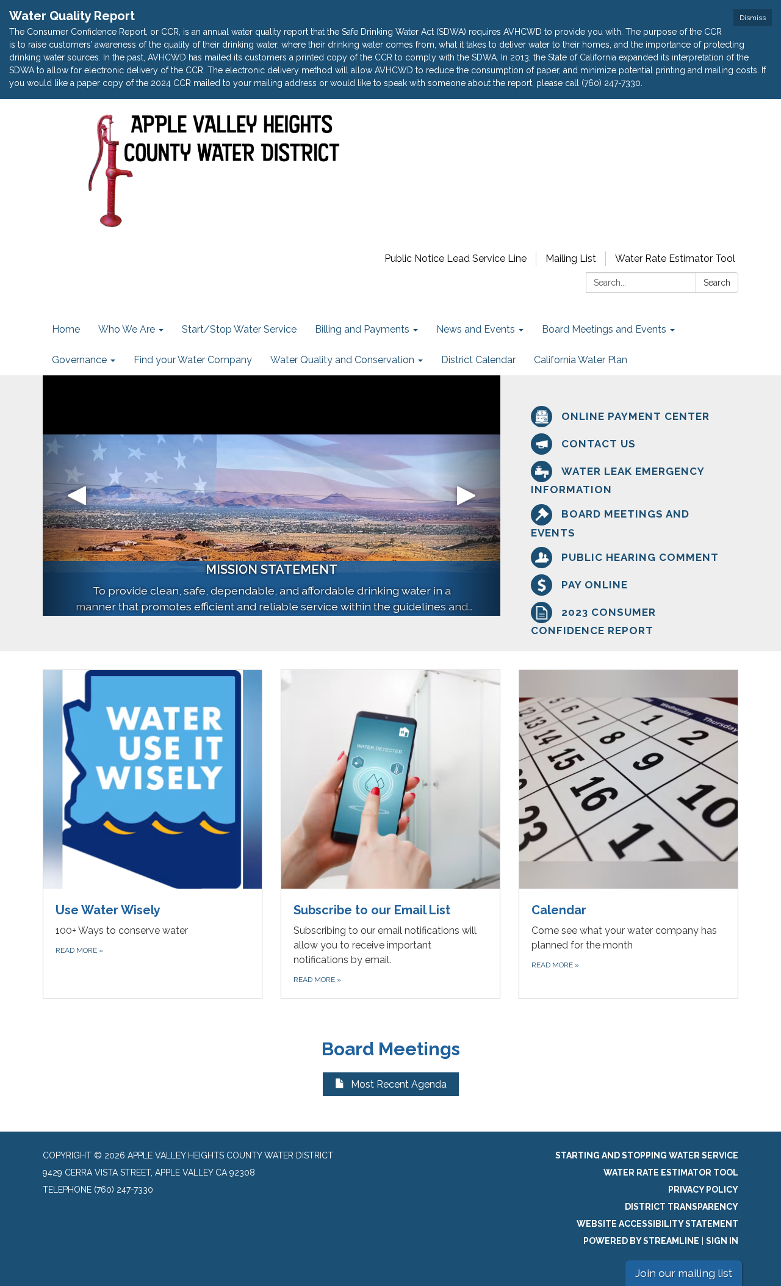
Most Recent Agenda (399, 1084)
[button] (77, 495)
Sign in (722, 1241)
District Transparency (681, 1207)
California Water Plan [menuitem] (580, 360)
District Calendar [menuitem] (478, 360)
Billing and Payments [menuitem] (362, 329)
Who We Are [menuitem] (126, 329)
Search (717, 282)
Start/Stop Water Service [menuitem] (239, 329)
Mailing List (570, 258)
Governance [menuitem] (79, 360)
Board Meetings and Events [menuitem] (604, 329)
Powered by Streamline (641, 1241)
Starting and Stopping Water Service (646, 1155)
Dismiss (753, 17)
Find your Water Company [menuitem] (193, 360)
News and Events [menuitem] (475, 329)
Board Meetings (391, 1049)
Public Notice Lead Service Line (455, 258)
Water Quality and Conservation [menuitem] (342, 360)
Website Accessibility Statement (657, 1224)
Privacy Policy (703, 1189)
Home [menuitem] (66, 329)
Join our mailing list (683, 1272)
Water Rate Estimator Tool (675, 258)
